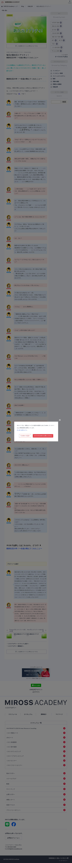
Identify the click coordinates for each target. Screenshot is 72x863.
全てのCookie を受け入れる (43, 435)
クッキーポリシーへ (22, 430)
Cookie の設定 (25, 435)
